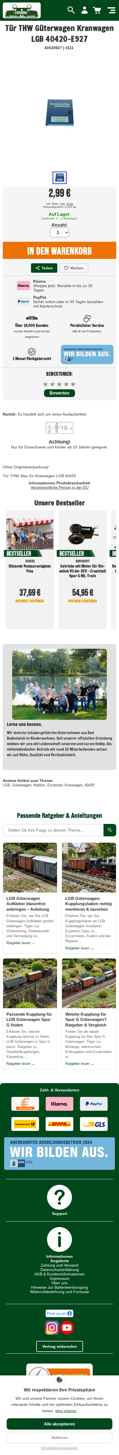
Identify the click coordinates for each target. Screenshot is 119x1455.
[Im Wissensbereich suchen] (110, 830)
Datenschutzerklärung (59, 1270)
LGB (6, 785)
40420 (89, 785)
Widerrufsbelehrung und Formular (59, 1292)
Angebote (59, 1261)
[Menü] (111, 10)
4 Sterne (66, 384)
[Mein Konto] (84, 10)
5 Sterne (73, 384)
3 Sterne (59, 384)
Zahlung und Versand (59, 1265)
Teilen (47, 268)
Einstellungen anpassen (59, 1448)
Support (59, 1213)
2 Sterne (52, 384)
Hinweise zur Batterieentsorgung (59, 1287)
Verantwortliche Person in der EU (60, 487)
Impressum (59, 1278)
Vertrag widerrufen (59, 1346)
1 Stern (45, 384)
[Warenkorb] (98, 10)
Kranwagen (73, 785)
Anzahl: (59, 225)
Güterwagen (21, 785)
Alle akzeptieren (59, 1424)
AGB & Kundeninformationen (59, 1274)
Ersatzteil (55, 785)
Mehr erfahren (66, 1411)
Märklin (39, 785)
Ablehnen (59, 1437)
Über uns (59, 1283)
